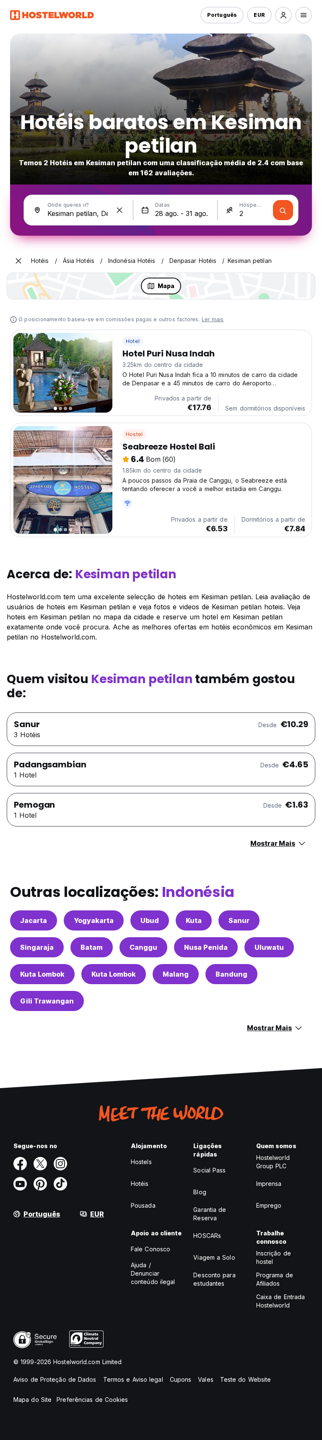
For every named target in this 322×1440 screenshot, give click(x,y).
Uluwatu (269, 947)
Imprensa (269, 1183)
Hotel (133, 341)
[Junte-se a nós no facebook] (20, 1163)
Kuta (194, 920)
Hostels (141, 1161)
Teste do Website (245, 1379)
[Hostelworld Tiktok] (60, 1183)
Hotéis (140, 1183)
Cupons (181, 1379)
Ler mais (213, 319)
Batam (91, 947)
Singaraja (37, 947)
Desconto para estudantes (214, 1279)
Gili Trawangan (47, 1001)
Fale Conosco (150, 1249)
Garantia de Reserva (209, 1214)
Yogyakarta (94, 920)
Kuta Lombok (42, 974)
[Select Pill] (283, 15)
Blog (199, 1192)
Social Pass (209, 1170)
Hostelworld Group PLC (273, 1162)
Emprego (269, 1205)
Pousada (143, 1205)
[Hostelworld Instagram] (60, 1163)
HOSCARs (207, 1235)
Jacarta (33, 920)
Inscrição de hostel (273, 1257)
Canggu (143, 947)
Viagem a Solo (214, 1257)
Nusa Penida (206, 947)
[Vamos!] (283, 210)
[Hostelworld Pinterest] (40, 1183)
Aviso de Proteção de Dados (54, 1379)
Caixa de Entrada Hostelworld (280, 1301)
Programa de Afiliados (274, 1279)
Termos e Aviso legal (133, 1379)
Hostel (134, 434)
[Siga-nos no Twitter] (40, 1163)
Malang (176, 974)
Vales (205, 1379)
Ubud (149, 920)
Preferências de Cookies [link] (92, 1399)
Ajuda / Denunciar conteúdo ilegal (153, 1273)
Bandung (231, 974)
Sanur (239, 920)
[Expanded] (18, 261)
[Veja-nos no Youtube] (20, 1183)
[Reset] (119, 210)
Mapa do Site (32, 1399)
